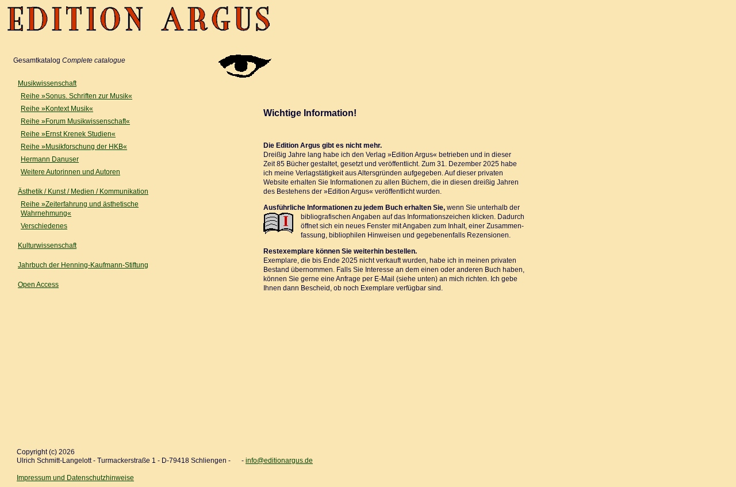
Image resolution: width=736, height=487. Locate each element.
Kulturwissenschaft (47, 245)
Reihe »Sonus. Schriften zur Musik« (76, 96)
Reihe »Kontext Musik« (57, 109)
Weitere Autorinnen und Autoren (70, 172)
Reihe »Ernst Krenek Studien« (68, 134)
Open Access (38, 285)
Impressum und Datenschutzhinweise (75, 478)
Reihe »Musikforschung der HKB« (74, 147)
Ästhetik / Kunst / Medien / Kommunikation (83, 191)
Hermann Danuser (50, 159)
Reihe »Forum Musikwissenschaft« (75, 121)
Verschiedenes (44, 226)
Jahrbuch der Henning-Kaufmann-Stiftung (83, 265)
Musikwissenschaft (47, 83)
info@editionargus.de (279, 461)
